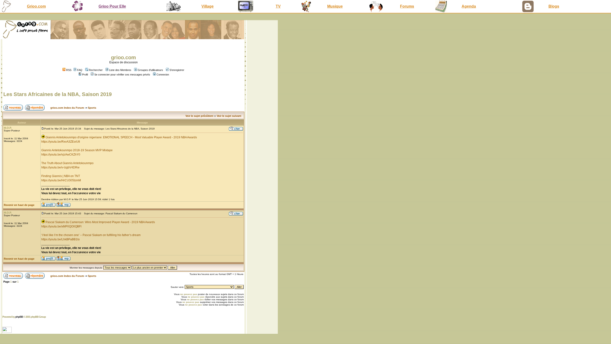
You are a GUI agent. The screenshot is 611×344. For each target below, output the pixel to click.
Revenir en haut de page (19, 205)
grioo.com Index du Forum (67, 107)
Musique (335, 6)
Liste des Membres (120, 70)
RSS (68, 70)
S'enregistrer (176, 70)
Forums (407, 6)
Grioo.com (36, 6)
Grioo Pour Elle (112, 6)
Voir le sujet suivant (229, 115)
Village (207, 6)
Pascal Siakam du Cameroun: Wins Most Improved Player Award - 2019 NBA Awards (100, 222)
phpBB (19, 316)
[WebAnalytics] (7, 331)
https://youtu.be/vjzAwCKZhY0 (60, 154)
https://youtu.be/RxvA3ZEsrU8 (60, 141)
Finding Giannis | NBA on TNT (60, 176)
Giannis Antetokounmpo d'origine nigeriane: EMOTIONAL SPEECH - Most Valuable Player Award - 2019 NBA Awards (121, 137)
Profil (85, 74)
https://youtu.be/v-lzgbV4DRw (60, 167)
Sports (92, 107)
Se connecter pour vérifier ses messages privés (122, 74)
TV (278, 6)
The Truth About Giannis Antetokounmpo (67, 163)
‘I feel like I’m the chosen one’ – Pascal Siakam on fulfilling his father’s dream (91, 235)
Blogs (553, 6)
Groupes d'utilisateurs (150, 70)
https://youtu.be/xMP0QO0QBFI (61, 226)
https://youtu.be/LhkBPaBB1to (60, 239)
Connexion (163, 74)
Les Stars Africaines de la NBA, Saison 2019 (57, 94)
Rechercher (96, 70)
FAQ (79, 70)
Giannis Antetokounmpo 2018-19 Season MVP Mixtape (77, 150)
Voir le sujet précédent (199, 115)
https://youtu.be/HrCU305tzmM (61, 180)
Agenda (469, 6)
